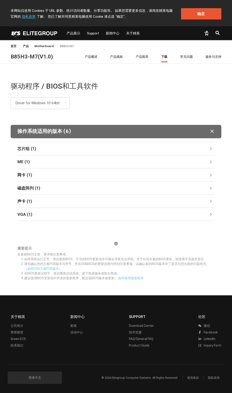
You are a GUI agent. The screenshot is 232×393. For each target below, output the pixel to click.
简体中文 (35, 377)
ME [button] (23, 161)
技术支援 (135, 332)
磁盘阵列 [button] (28, 188)
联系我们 (17, 345)
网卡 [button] (24, 174)
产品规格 (116, 56)
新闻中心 (112, 33)
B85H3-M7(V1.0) (32, 56)
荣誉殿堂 (17, 332)
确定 (201, 14)
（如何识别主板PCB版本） (43, 268)
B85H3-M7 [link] (67, 46)
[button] (116, 131)
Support (93, 33)
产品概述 (91, 56)
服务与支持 (213, 56)
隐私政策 (29, 17)
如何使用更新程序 (131, 278)
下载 (164, 56)
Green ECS (18, 339)
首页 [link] (14, 46)
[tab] (116, 148)
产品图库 (142, 56)
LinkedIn (209, 339)
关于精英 (133, 33)
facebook (210, 332)
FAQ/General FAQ (141, 339)
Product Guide (139, 345)
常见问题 (186, 56)
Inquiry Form (212, 345)
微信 (206, 326)
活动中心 (76, 332)
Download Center (141, 326)
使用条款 (193, 377)
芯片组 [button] (26, 148)
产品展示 (73, 33)
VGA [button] (24, 214)
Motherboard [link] (44, 46)
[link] (26, 46)
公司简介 (17, 326)
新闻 (73, 326)
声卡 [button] (24, 201)
